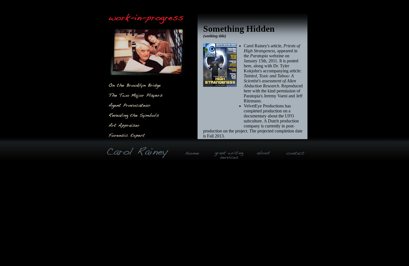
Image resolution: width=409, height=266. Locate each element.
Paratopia (259, 55)
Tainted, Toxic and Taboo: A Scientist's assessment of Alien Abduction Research (270, 80)
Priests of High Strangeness (272, 48)
